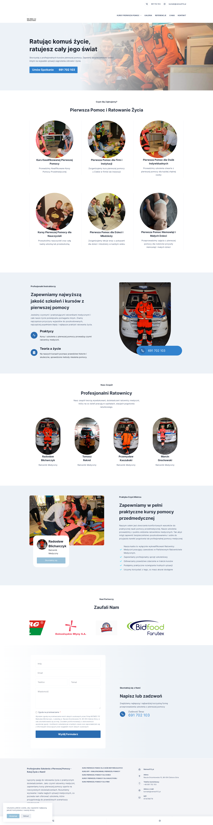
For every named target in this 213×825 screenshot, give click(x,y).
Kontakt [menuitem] (182, 15)
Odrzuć (26, 816)
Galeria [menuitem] (148, 15)
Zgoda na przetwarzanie (49, 712)
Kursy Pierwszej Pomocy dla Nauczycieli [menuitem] (99, 778)
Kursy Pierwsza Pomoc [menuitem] (128, 15)
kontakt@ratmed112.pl (152, 792)
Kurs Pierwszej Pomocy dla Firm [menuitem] (95, 782)
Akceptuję (13, 816)
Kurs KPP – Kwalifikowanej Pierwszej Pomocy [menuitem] (101, 771)
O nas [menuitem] (172, 15)
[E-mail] (159, 820)
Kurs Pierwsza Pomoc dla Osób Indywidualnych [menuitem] (102, 768)
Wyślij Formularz (68, 734)
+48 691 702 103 (150, 784)
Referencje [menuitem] (160, 15)
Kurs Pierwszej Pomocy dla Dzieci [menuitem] (96, 775)
